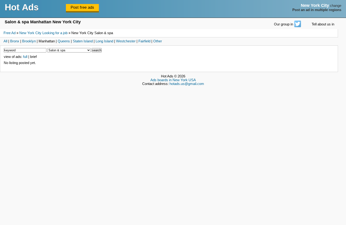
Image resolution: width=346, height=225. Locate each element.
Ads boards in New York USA (173, 80)
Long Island (104, 41)
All (5, 41)
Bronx (14, 41)
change (335, 6)
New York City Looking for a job (43, 33)
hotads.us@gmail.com (186, 84)
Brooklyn (29, 41)
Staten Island (83, 41)
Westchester (126, 41)
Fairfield (144, 41)
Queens (64, 41)
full (25, 57)
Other (157, 41)
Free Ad (10, 33)
